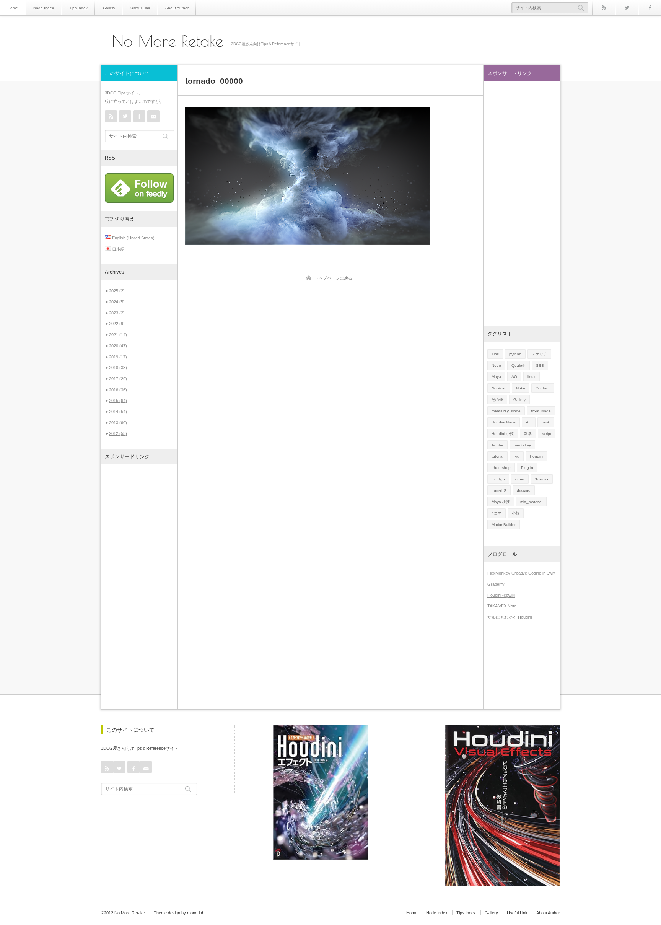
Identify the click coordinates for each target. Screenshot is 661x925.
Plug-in (527, 468)
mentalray (522, 445)
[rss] (603, 7)
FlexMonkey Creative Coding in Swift (521, 573)
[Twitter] (626, 7)
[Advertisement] (139, 587)
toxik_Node (541, 411)
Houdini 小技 (503, 434)
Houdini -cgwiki (501, 595)
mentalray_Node (506, 411)
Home (13, 8)
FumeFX (499, 490)
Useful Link (140, 8)
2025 (117, 290)
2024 (117, 302)
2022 (117, 323)
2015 (118, 400)
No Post (499, 388)
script (546, 434)
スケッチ (539, 354)
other (519, 479)
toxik (546, 422)
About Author (177, 8)
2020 (118, 346)
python (515, 354)
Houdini (536, 456)
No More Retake (167, 41)
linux (531, 377)
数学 (528, 434)
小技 (515, 513)
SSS (540, 365)
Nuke (520, 388)
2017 (118, 378)
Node (496, 365)
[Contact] (153, 116)
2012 (118, 433)
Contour (543, 388)
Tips (495, 354)
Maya (496, 377)
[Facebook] (649, 7)
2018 (118, 367)
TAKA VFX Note (501, 606)
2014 (118, 411)
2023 (117, 313)
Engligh (498, 479)
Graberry (496, 584)
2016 (118, 390)
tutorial (497, 456)
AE (528, 422)
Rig (516, 456)
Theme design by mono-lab (179, 912)
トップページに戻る (333, 278)
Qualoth (518, 365)
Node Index (43, 8)
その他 (497, 399)
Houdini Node (504, 422)
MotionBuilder (504, 525)
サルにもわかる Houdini (509, 617)
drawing (524, 490)
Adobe (497, 445)
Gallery (109, 8)
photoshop (501, 468)
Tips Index (78, 8)
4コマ (496, 513)
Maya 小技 (501, 502)
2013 (118, 422)
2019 (118, 357)
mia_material (531, 502)
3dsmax (542, 479)
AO (514, 377)
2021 (118, 334)
